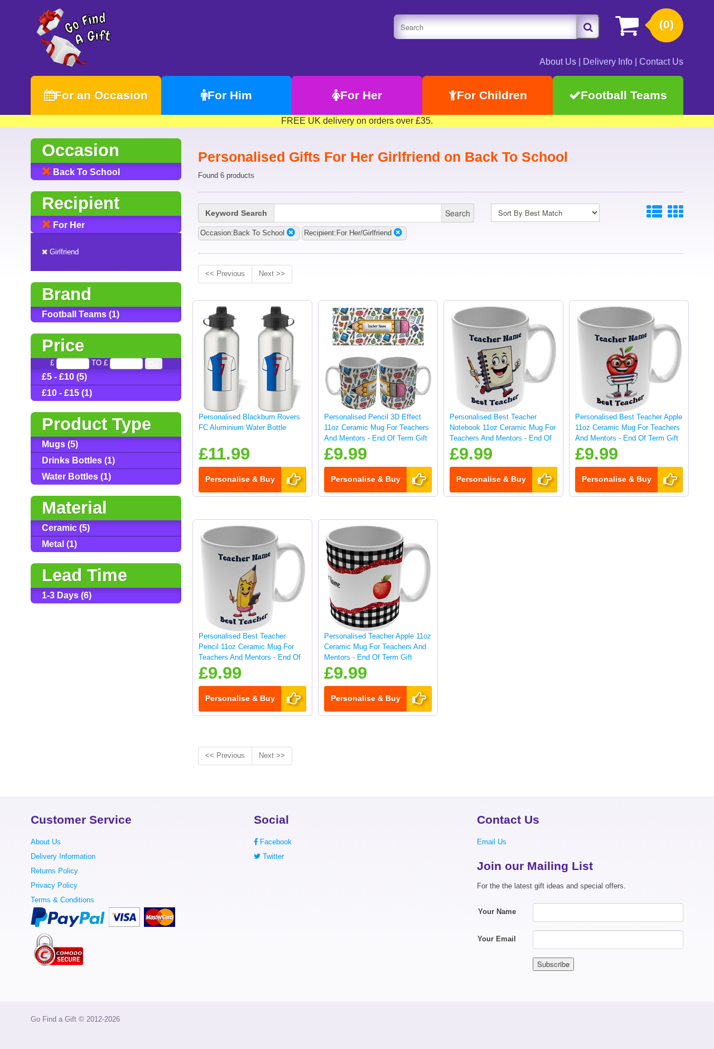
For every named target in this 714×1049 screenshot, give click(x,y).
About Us (557, 61)
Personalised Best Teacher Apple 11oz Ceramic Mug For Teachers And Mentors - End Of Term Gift (628, 427)
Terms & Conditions (62, 900)
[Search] (588, 26)
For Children (492, 95)
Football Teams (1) (80, 314)
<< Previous (225, 273)
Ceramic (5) (66, 528)
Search (457, 213)
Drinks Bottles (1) (78, 460)
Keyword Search (236, 213)
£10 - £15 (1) (67, 393)
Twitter (272, 856)
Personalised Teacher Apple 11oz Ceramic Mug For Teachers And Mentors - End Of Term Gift (377, 646)
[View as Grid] (675, 212)
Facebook (275, 842)
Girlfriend (63, 252)
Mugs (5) (60, 444)
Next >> (272, 273)
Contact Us (661, 61)
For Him (230, 95)
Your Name (497, 911)
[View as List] (654, 212)
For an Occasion (101, 95)
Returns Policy (54, 871)
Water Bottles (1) (76, 476)
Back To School (85, 172)
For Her (361, 95)
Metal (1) (59, 544)
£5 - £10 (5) (64, 376)
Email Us (491, 842)
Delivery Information (63, 856)
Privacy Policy (54, 885)
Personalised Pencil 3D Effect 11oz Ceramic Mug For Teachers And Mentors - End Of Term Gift (376, 427)
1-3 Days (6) (66, 595)
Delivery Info (608, 61)
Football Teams (624, 95)
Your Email (496, 939)
